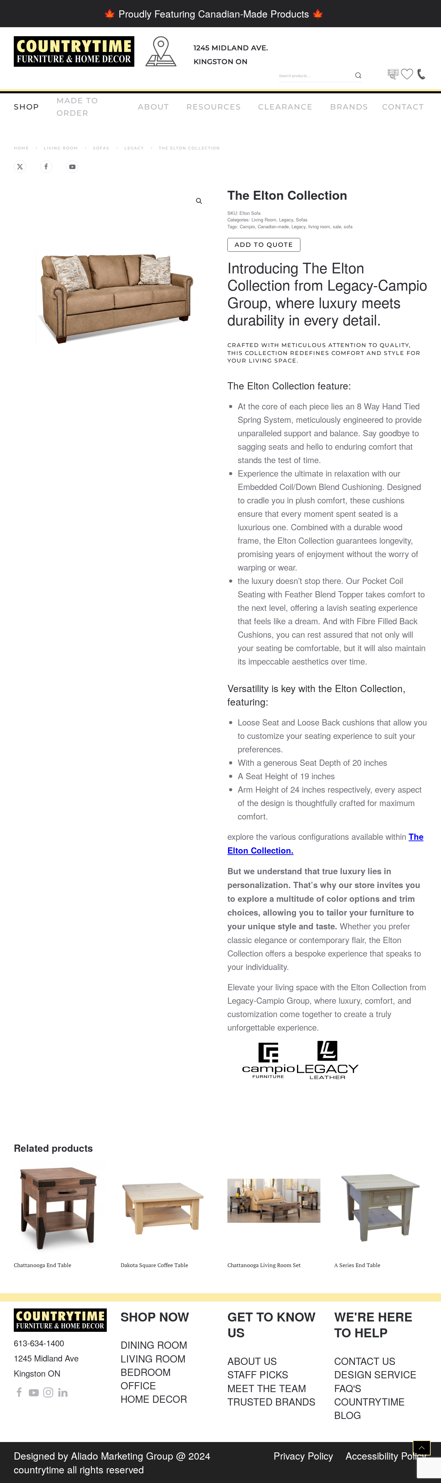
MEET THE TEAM (266, 1388)
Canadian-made (273, 226)
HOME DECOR (154, 1399)
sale (337, 226)
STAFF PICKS (257, 1374)
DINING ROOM (154, 1344)
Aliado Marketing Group (122, 1455)
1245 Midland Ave (46, 1358)
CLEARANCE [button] (285, 107)
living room (319, 226)
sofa (348, 226)
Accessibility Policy (386, 1455)
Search (358, 75)
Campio (247, 226)
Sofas (302, 219)
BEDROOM (146, 1372)
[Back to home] (74, 51)
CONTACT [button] (403, 107)
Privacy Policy (303, 1455)
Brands (349, 107)
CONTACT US (365, 1361)
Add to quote (264, 245)
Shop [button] (26, 107)
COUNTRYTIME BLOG (369, 1408)
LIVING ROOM (153, 1358)
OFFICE (138, 1385)
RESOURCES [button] (213, 107)
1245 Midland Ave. (231, 48)
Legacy (286, 219)
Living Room (264, 219)
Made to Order (77, 107)
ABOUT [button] (153, 107)
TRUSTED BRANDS (271, 1401)
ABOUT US (252, 1361)
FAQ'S (347, 1388)
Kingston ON (221, 62)
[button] (199, 201)
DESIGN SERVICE (375, 1374)
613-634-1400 (39, 1343)
